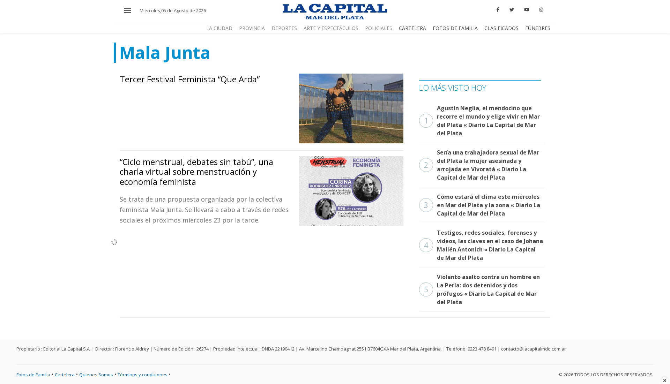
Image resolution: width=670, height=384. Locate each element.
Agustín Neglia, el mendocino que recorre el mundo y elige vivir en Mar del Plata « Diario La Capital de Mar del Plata (482, 120)
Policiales (378, 28)
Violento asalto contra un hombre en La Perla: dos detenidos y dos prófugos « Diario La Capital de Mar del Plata (482, 289)
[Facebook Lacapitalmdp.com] (498, 9)
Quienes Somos (96, 374)
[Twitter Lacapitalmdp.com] (512, 9)
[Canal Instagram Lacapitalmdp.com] (541, 9)
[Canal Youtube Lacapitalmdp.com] (526, 9)
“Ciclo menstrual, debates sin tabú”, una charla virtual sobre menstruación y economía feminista (196, 172)
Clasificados (501, 28)
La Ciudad (219, 28)
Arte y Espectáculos (331, 28)
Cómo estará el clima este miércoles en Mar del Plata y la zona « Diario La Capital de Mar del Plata (482, 205)
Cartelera (412, 28)
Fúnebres (537, 28)
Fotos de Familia (455, 28)
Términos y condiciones (143, 374)
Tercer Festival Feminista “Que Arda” (190, 79)
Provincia (252, 28)
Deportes (284, 28)
